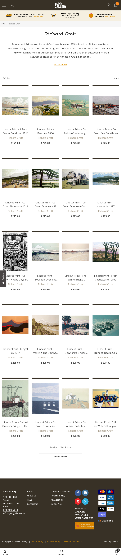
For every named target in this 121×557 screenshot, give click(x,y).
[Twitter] (85, 501)
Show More (60, 456)
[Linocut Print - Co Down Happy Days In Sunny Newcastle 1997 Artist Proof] (15, 252)
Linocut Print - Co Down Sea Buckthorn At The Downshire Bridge (106, 131)
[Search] (12, 5)
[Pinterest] (78, 501)
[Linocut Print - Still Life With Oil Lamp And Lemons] (106, 398)
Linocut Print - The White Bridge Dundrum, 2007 (75, 278)
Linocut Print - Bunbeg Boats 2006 (105, 350)
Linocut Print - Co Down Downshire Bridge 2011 (45, 424)
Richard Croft (14, 24)
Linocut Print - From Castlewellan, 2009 (105, 277)
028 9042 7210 (10, 510)
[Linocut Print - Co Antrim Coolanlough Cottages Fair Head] (75, 106)
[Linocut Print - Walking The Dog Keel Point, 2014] (45, 325)
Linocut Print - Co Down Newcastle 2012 (15, 204)
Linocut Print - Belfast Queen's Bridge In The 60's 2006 (15, 424)
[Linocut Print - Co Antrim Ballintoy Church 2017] (75, 398)
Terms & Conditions (72, 542)
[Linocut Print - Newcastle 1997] (106, 179)
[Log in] (108, 5)
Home (2, 24)
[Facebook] (78, 493)
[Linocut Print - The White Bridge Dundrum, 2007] (75, 252)
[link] (61, 552)
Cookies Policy (53, 542)
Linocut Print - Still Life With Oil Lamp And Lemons (106, 424)
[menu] (4, 5)
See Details (37, 16)
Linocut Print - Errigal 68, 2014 (15, 350)
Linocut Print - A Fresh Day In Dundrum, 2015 (15, 131)
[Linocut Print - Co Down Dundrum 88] (45, 179)
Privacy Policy (37, 542)
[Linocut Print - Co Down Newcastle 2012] (15, 179)
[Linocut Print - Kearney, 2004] (45, 106)
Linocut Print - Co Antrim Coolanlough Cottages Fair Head (75, 131)
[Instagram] (85, 493)
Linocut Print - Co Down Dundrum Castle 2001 (76, 204)
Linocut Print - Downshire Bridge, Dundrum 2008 (75, 351)
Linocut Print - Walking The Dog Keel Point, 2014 (45, 351)
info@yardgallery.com (14, 513)
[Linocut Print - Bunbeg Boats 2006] (106, 325)
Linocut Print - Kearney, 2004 (45, 131)
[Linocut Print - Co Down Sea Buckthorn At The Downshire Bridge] (106, 106)
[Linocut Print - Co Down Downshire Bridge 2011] (45, 398)
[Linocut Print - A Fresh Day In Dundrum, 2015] (15, 106)
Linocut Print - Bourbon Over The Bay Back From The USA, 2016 (45, 278)
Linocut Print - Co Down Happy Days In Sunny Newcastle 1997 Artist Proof (15, 278)
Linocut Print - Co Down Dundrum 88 (45, 204)
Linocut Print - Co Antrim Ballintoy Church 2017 (76, 424)
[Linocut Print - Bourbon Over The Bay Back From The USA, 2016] (45, 252)
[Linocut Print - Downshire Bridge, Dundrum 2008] (75, 325)
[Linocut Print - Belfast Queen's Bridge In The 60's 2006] (15, 398)
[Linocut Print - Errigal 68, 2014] (15, 325)
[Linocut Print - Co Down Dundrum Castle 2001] (75, 179)
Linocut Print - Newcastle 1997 (106, 204)
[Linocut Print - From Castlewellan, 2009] (106, 252)
